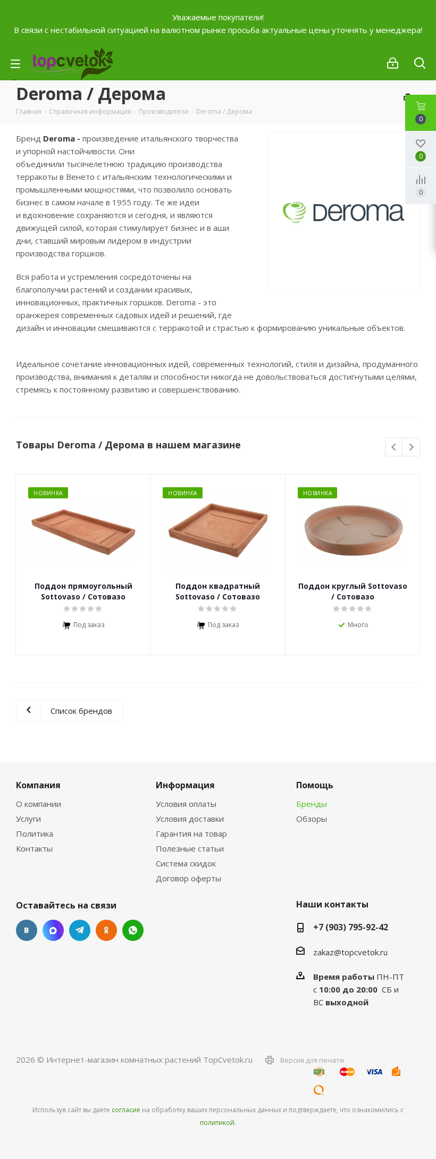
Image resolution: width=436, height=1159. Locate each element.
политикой (217, 1122)
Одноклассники (106, 930)
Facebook (53, 930)
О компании (38, 803)
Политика (34, 833)
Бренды (311, 803)
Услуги (28, 818)
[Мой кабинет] (392, 63)
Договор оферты (188, 878)
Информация (185, 785)
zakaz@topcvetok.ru (350, 952)
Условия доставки (190, 818)
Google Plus (133, 930)
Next (411, 447)
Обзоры (311, 818)
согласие (126, 1109)
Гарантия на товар (191, 833)
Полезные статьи (190, 848)
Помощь (314, 785)
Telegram (79, 930)
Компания (38, 785)
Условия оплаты (186, 803)
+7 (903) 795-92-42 (350, 927)
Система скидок (186, 863)
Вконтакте (26, 930)
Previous (394, 447)
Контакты (34, 848)
